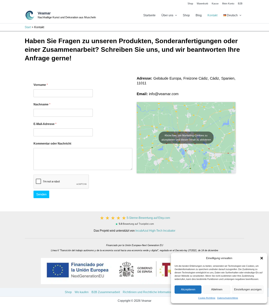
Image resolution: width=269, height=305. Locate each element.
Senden (41, 194)
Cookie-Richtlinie (206, 298)
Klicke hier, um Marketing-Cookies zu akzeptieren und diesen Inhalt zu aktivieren (186, 137)
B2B (240, 3)
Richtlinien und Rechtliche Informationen (149, 292)
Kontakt (212, 15)
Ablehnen (216, 289)
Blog (199, 15)
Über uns (167, 15)
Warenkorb (202, 3)
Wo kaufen (82, 292)
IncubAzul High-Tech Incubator (155, 230)
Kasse (215, 3)
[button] (262, 258)
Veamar (44, 13)
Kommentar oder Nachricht (52, 143)
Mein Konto (228, 3)
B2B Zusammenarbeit (105, 292)
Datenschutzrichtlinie (227, 298)
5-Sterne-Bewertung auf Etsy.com (148, 217)
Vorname (40, 84)
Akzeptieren (188, 289)
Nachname (41, 104)
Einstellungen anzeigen (247, 289)
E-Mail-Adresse (44, 124)
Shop (190, 3)
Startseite (149, 15)
